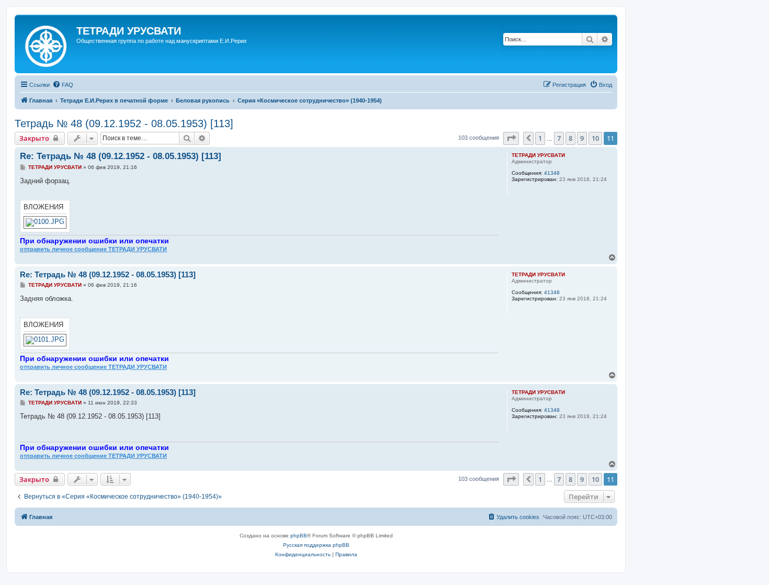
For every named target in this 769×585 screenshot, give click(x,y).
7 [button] (559, 138)
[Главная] (46, 44)
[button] (511, 138)
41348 (552, 173)
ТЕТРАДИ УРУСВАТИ (538, 155)
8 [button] (570, 138)
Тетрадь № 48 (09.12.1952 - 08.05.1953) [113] (124, 123)
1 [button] (540, 138)
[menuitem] (62, 84)
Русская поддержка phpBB (316, 545)
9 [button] (582, 138)
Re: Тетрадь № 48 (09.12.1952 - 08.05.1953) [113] (120, 156)
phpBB (298, 535)
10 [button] (595, 138)
